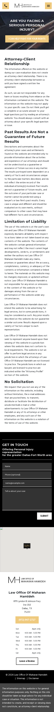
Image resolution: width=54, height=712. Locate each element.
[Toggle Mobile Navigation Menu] (48, 5)
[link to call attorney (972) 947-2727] (5, 5)
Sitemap (21, 678)
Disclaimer (34, 678)
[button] (27, 546)
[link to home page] (27, 6)
